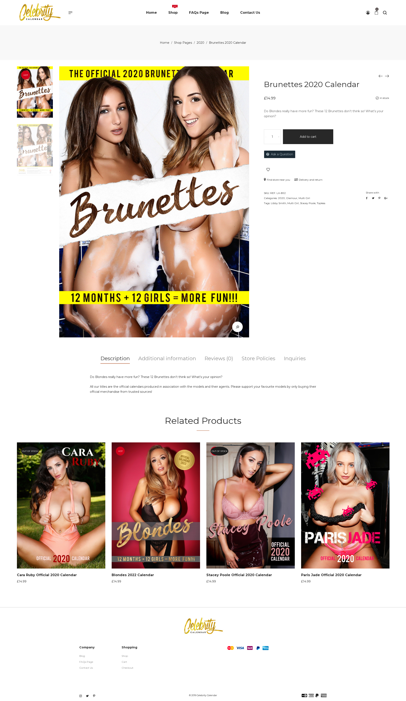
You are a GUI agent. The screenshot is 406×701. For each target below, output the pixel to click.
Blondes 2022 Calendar (133, 575)
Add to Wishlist (268, 169)
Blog (82, 655)
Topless (321, 203)
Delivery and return (310, 179)
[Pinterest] (96, 678)
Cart (124, 661)
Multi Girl (304, 198)
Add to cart (308, 137)
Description (115, 358)
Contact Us (86, 667)
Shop (125, 655)
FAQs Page (86, 661)
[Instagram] (80, 678)
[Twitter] (88, 678)
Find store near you (278, 179)
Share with (372, 192)
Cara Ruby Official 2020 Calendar (47, 575)
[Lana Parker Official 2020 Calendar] (381, 76)
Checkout (127, 667)
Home (164, 43)
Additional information (167, 358)
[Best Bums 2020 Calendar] (387, 76)
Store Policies (258, 358)
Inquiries (295, 358)
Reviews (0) (218, 358)
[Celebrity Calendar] (39, 12)
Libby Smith (278, 203)
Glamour (291, 198)
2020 (200, 43)
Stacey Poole (307, 203)
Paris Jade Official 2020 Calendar (331, 575)
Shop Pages (183, 43)
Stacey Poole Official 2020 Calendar (239, 575)
